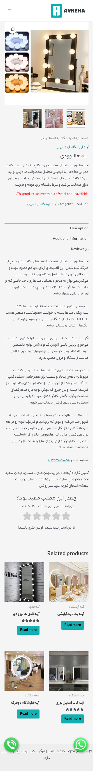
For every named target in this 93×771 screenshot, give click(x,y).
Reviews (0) (79, 249)
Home (84, 138)
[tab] (46, 229)
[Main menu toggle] (9, 11)
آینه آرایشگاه (69, 138)
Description (79, 229)
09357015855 (59, 460)
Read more (72, 625)
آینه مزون (63, 147)
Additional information (70, 239)
